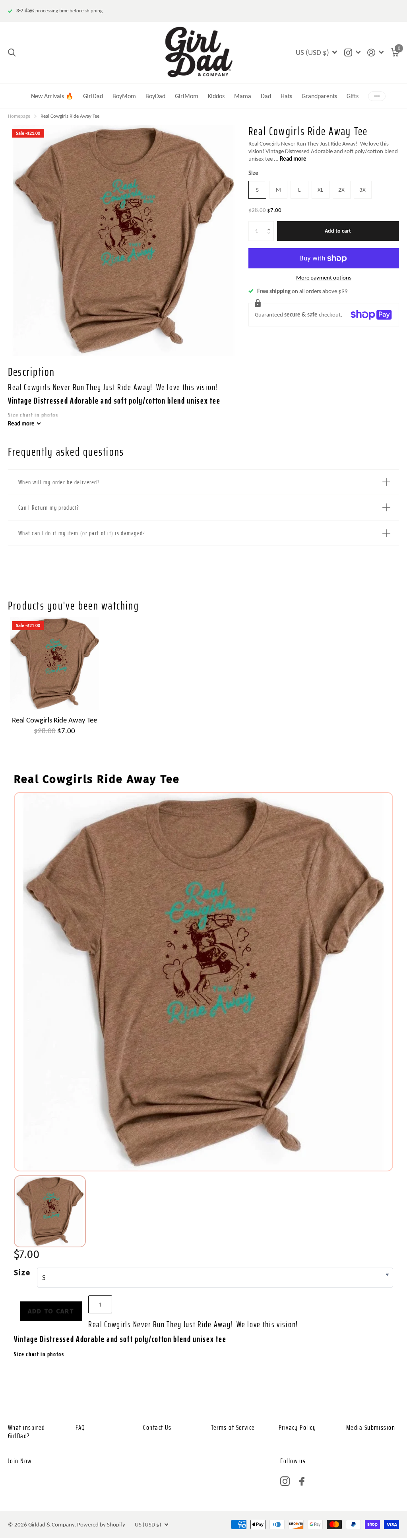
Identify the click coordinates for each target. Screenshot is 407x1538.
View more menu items (377, 96)
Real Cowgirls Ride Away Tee (54, 719)
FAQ (80, 1427)
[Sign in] (375, 53)
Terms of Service (233, 1427)
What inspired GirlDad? (26, 1432)
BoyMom (124, 96)
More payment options (323, 277)
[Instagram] (285, 1481)
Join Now (20, 1460)
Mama (242, 96)
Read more (293, 158)
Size (253, 173)
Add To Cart (51, 1311)
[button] (270, 224)
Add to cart (338, 230)
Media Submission (370, 1427)
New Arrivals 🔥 (52, 96)
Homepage (19, 116)
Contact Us (157, 1427)
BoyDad (155, 96)
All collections (266, 86)
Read (21, 423)
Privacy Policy (297, 1427)
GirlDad (93, 96)
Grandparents (319, 96)
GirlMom (186, 96)
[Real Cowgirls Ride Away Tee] (54, 663)
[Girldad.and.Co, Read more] (352, 53)
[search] (12, 53)
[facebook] (301, 1481)
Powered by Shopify (101, 1524)
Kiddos (216, 96)
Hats (286, 96)
